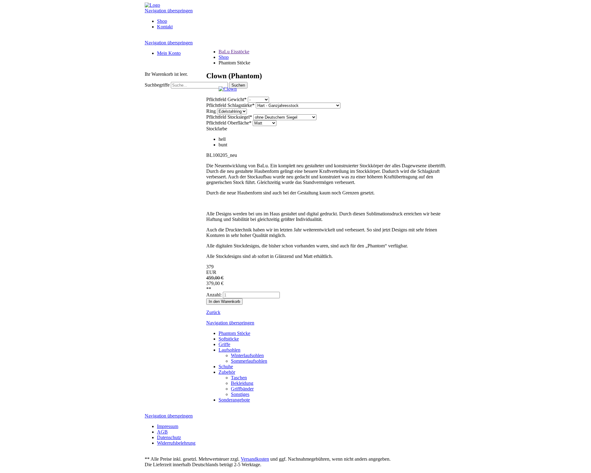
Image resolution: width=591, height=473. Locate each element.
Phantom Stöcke (234, 333)
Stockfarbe (216, 128)
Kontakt (165, 26)
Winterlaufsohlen (247, 355)
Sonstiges (240, 394)
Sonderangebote (234, 399)
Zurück (213, 312)
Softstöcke (229, 338)
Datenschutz (169, 437)
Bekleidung (242, 383)
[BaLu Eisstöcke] (152, 5)
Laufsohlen (229, 350)
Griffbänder (242, 388)
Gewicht (226, 99)
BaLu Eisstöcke (234, 51)
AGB (162, 431)
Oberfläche (228, 122)
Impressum (167, 426)
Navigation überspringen (169, 10)
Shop (162, 21)
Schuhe (226, 366)
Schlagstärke (230, 105)
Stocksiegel (229, 117)
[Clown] (228, 89)
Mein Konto (169, 53)
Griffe (224, 344)
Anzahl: (214, 294)
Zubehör (227, 372)
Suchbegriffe (157, 85)
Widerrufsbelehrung (176, 443)
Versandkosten (255, 459)
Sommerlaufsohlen (249, 361)
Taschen (239, 377)
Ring (211, 111)
